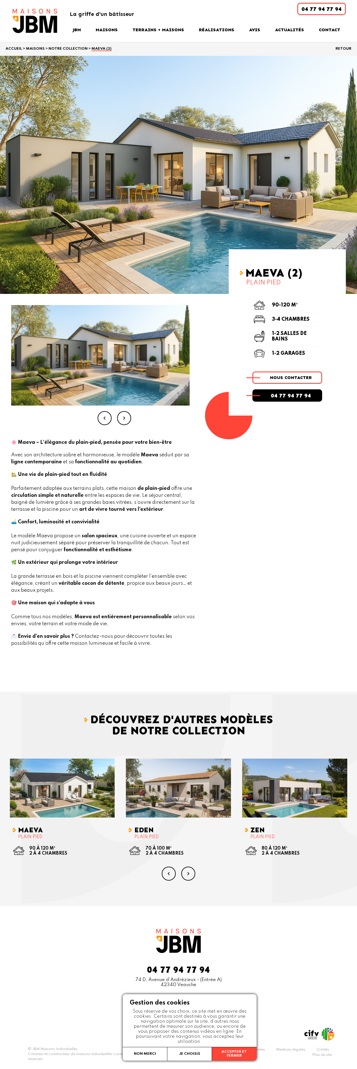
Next (124, 418)
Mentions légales (290, 1049)
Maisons (107, 29)
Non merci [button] (145, 1054)
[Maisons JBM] (35, 20)
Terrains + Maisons (158, 29)
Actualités (289, 29)
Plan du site (322, 1055)
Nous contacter (291, 377)
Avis (254, 29)
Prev (105, 418)
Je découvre (65, 788)
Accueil (14, 49)
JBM (77, 29)
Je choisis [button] (189, 1054)
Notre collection (68, 49)
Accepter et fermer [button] (234, 1054)
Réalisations (216, 29)
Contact (329, 29)
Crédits (323, 1049)
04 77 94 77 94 (291, 395)
